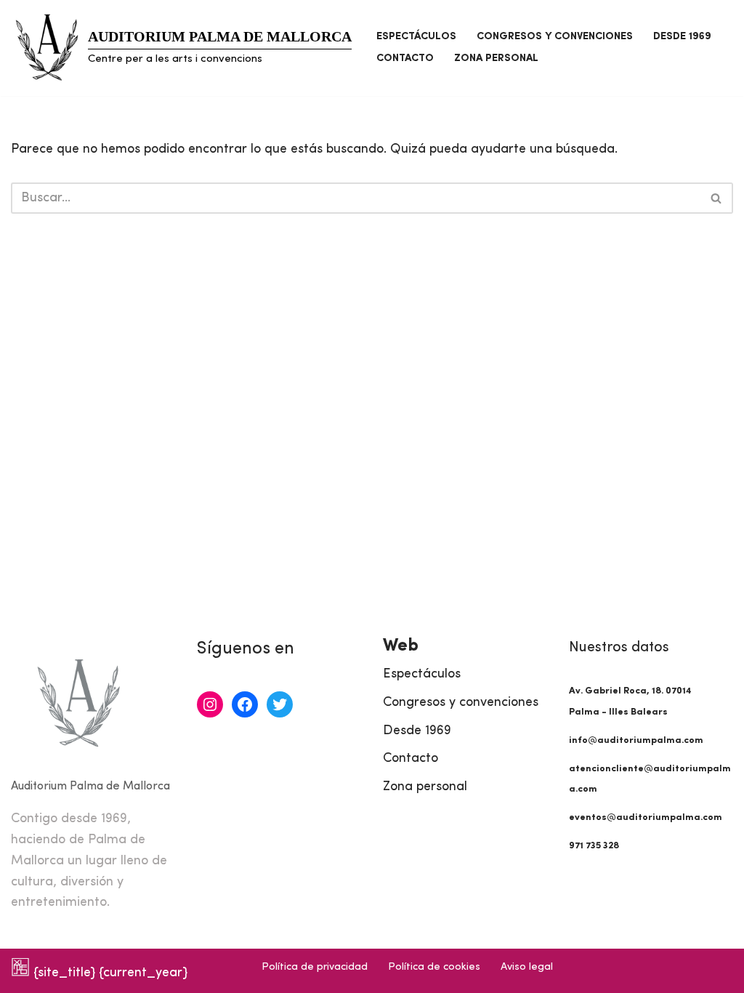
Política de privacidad (315, 967)
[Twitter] (280, 704)
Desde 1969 (682, 36)
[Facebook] (245, 704)
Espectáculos (416, 36)
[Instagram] (210, 704)
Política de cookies (434, 967)
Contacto (405, 58)
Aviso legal (527, 967)
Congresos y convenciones (555, 36)
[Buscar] (716, 198)
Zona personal (496, 58)
